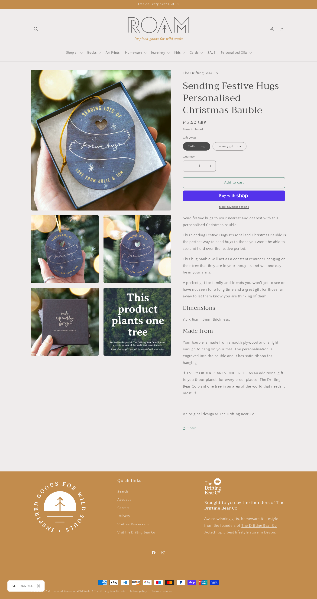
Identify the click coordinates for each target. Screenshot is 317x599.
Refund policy (138, 590)
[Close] (38, 586)
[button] (36, 29)
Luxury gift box (229, 146)
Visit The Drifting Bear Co (136, 532)
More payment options (234, 206)
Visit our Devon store (133, 524)
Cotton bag (196, 146)
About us (124, 499)
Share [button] (192, 428)
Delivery (123, 516)
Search (122, 491)
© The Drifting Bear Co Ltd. (108, 591)
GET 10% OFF (22, 586)
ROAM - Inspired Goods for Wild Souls (66, 591)
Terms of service (162, 590)
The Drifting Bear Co (259, 525)
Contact (123, 508)
